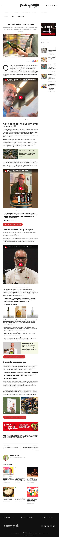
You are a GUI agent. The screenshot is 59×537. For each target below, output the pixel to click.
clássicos (22, 435)
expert (30, 435)
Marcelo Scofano (7, 139)
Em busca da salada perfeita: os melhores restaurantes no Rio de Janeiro (52, 77)
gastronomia (10, 436)
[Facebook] (46, 5)
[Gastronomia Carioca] (11, 526)
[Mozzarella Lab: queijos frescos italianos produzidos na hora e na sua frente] (20, 471)
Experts (34, 13)
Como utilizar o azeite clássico (15, 357)
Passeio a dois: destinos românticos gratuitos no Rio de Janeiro (52, 67)
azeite (11, 435)
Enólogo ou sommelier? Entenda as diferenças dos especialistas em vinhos (30, 449)
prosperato (9, 437)
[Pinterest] (48, 5)
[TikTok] (54, 5)
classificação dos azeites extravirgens (12, 321)
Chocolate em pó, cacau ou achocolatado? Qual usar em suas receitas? (32, 479)
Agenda (12, 16)
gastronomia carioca (17, 436)
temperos (18, 437)
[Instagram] (50, 5)
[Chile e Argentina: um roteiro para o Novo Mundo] (44, 59)
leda (24, 436)
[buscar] (57, 5)
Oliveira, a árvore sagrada (14, 224)
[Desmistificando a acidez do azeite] (20, 45)
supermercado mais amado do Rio (12, 390)
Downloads (43, 13)
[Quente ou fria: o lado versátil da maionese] (8, 491)
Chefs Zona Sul (26, 13)
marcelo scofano (28, 436)
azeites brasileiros (9, 240)
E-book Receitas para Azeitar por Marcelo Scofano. (12, 412)
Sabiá (10, 295)
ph (36, 436)
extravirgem (35, 435)
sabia (14, 437)
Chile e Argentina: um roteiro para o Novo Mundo (51, 59)
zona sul (22, 437)
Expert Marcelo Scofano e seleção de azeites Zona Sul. (30, 412)
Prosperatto (15, 295)
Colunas (16, 13)
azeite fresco (16, 435)
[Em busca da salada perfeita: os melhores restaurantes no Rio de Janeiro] (44, 76)
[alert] (48, 42)
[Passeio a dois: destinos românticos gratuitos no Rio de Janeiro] (44, 66)
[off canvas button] (2, 5)
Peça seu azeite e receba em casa (16, 417)
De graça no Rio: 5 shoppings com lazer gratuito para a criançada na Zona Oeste (52, 87)
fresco (5, 436)
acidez (8, 435)
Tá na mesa (6, 13)
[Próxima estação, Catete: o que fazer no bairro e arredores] (44, 50)
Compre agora (20, 16)
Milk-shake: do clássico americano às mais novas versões (8, 479)
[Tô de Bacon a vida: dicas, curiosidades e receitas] (20, 491)
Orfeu (7, 295)
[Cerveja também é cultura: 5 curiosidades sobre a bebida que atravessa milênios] (32, 491)
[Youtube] (52, 5)
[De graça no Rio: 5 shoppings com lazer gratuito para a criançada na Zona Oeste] (44, 86)
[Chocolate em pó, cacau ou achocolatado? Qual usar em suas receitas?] (32, 471)
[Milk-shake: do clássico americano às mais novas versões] (8, 471)
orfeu (34, 436)
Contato (6, 16)
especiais (26, 435)
